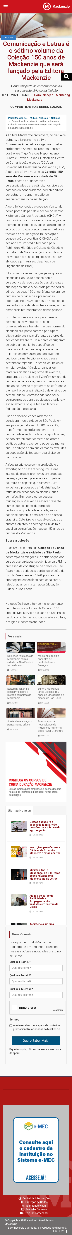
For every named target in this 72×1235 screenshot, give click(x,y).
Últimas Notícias (19, 810)
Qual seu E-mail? (20, 975)
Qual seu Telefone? (21, 989)
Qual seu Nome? (20, 961)
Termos (14, 1019)
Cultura (8, 37)
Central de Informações (36, 1198)
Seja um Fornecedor (36, 1213)
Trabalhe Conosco (36, 1209)
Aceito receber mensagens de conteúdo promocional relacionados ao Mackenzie (36, 1027)
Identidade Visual (36, 1205)
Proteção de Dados (36, 1202)
